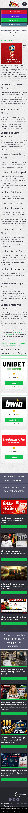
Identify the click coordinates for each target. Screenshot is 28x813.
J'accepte (24, 811)
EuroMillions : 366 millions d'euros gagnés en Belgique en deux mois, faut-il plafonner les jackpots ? (13, 740)
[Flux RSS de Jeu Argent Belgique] (10, 800)
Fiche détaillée (14, 386)
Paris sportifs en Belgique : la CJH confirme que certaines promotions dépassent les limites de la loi (14, 773)
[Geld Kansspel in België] (17, 800)
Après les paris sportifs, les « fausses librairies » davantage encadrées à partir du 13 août (13, 671)
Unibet (14, 382)
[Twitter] (14, 800)
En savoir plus (17, 811)
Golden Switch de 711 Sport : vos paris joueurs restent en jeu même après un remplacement (12, 586)
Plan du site (24, 803)
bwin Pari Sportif (14, 419)
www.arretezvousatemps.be (19, 806)
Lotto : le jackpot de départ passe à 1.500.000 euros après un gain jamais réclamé (12, 520)
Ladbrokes (14, 457)
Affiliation (18, 803)
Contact (12, 803)
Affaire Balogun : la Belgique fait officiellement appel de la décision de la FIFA (13, 553)
